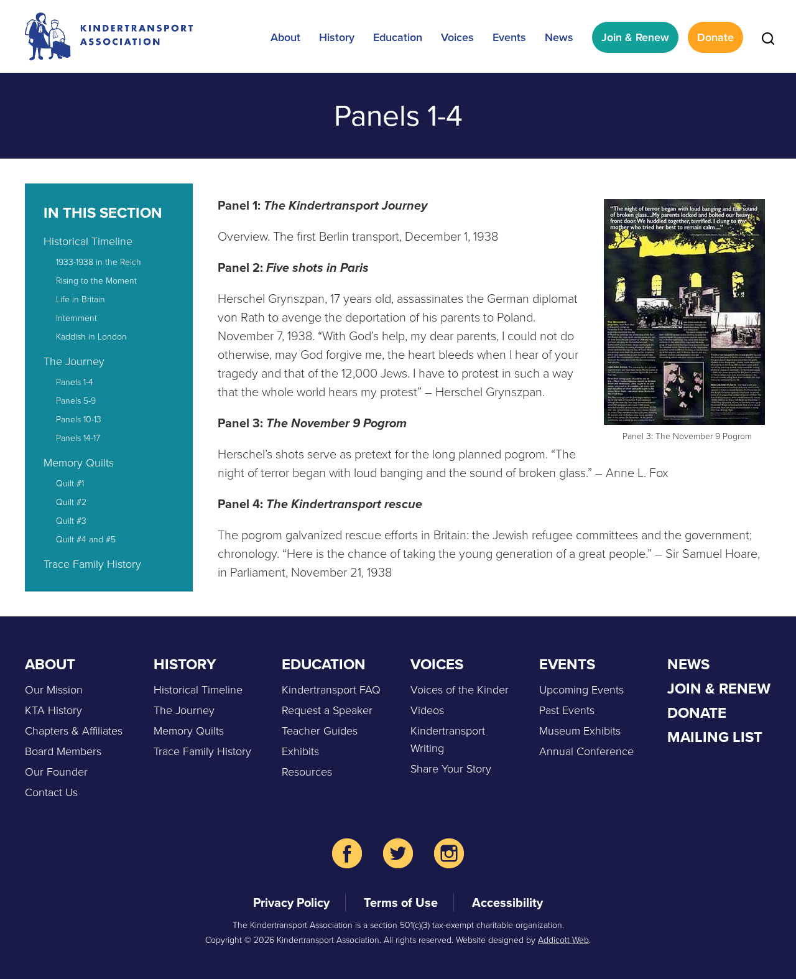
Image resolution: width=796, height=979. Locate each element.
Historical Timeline (88, 241)
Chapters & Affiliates (74, 731)
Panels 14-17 (78, 438)
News (559, 37)
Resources (307, 772)
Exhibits (300, 751)
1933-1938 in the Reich (98, 262)
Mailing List (714, 737)
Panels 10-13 (78, 419)
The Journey (74, 361)
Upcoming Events (581, 690)
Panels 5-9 (76, 400)
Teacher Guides (320, 731)
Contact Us (51, 792)
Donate (715, 37)
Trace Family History (92, 564)
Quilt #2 (71, 502)
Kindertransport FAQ (331, 690)
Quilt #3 (71, 520)
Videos (427, 710)
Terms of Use (401, 902)
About (285, 37)
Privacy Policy (291, 902)
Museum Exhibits (580, 731)
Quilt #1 (70, 483)
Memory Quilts (79, 463)
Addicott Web (563, 940)
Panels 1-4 (74, 382)
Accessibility (507, 902)
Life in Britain (80, 299)
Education (397, 37)
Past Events (567, 710)
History (336, 37)
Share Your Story (450, 769)
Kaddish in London (91, 336)
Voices (457, 37)
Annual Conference (586, 751)
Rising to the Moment (96, 280)
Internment (76, 318)
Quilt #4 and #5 (86, 539)
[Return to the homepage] (109, 36)
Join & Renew (635, 37)
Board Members (63, 751)
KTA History (53, 710)
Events (509, 37)
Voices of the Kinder (459, 690)
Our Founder (56, 772)
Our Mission (54, 690)
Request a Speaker (327, 710)
